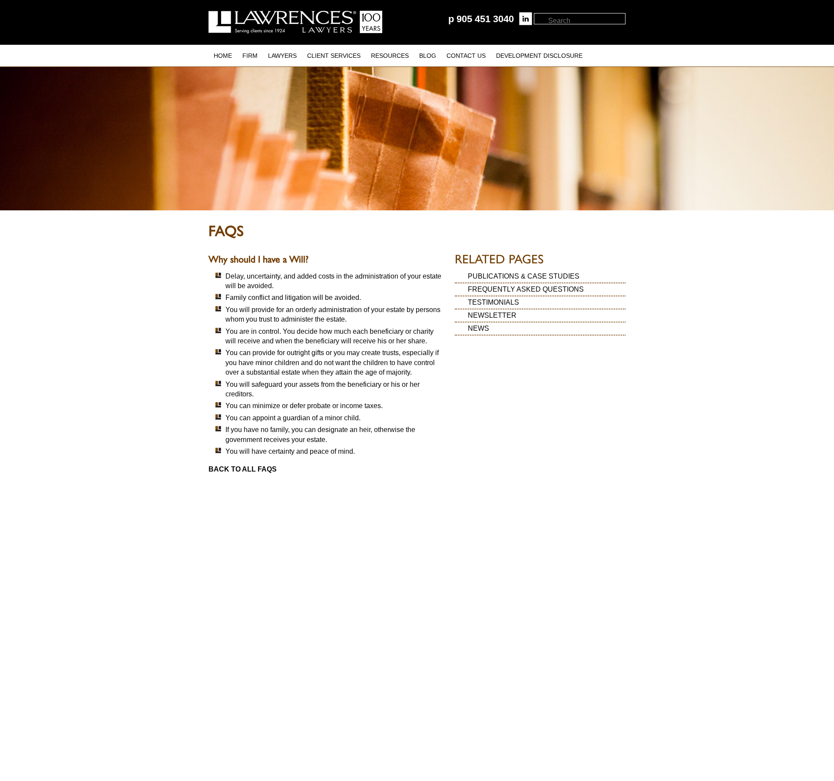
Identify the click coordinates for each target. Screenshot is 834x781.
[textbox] (586, 21)
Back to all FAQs (242, 469)
